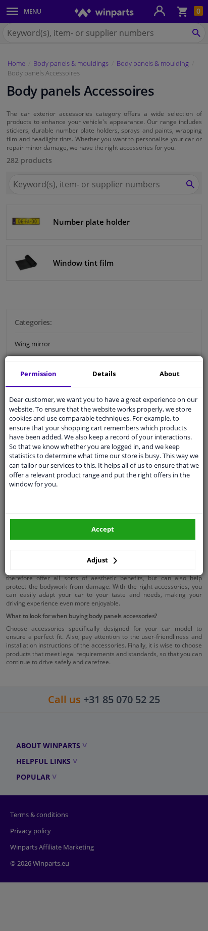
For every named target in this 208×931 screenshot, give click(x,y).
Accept (102, 529)
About (170, 373)
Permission (38, 373)
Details (104, 373)
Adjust (98, 559)
